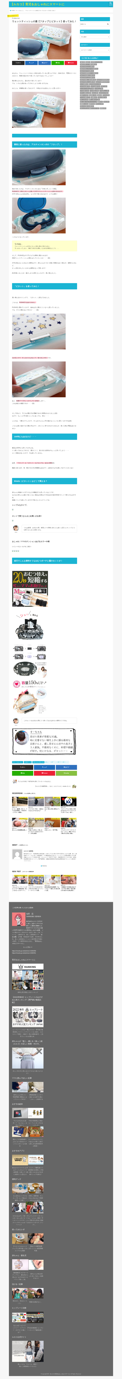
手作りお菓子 (102, 97)
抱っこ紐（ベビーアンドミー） (88, 101)
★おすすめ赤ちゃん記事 (87, 82)
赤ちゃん (66, 762)
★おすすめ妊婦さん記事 (87, 75)
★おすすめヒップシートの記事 (89, 68)
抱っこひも (84, 99)
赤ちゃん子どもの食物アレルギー (89, 108)
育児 (60, 762)
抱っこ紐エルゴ (94, 99)
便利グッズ (28, 762)
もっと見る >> (27, 947)
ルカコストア (103, 93)
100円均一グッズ (96, 62)
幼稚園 (94, 97)
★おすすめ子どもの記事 (87, 77)
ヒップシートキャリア (86, 88)
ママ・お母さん (85, 93)
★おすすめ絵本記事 (103, 79)
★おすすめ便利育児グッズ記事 (89, 73)
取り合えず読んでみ (39, 762)
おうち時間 (84, 84)
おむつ (48, 762)
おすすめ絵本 (95, 86)
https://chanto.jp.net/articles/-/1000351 (24, 953)
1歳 (82, 62)
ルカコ (95, 93)
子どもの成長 (85, 97)
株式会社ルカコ (31, 921)
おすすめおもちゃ (95, 84)
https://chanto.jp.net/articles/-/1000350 (24, 951)
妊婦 (99, 95)
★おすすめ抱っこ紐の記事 (88, 79)
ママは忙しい (104, 90)
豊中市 (92, 104)
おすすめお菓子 (85, 86)
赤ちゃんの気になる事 (86, 106)
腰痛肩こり (84, 104)
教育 (100, 101)
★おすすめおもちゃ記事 (87, 66)
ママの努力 (84, 90)
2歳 (88, 62)
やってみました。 (18, 762)
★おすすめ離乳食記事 (102, 82)
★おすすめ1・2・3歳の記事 (88, 64)
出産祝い (93, 95)
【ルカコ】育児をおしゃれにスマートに (37, 4)
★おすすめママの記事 (86, 71)
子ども (54, 762)
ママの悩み (94, 90)
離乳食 (103, 108)
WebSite (44, 866)
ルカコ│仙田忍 (28, 851)
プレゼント (99, 88)
